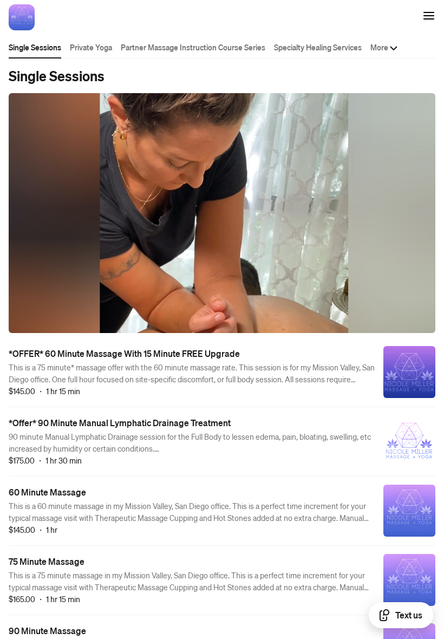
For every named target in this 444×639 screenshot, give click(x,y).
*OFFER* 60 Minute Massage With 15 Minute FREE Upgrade (124, 353)
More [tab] (379, 47)
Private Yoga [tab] (91, 47)
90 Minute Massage (47, 630)
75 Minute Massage (46, 561)
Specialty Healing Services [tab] (318, 47)
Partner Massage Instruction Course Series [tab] (193, 47)
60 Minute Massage (47, 492)
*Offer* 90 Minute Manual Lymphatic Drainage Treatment (120, 422)
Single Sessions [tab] (35, 47)
